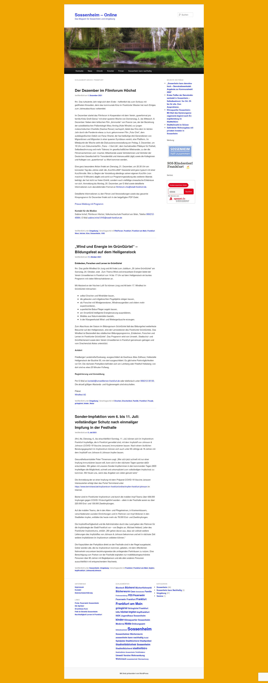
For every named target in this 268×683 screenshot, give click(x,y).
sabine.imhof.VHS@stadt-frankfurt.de (105, 217)
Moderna (120, 623)
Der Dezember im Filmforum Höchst (105, 90)
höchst (82, 233)
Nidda (128, 623)
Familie (136, 401)
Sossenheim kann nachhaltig (140, 71)
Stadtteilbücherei (124, 648)
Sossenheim (95, 233)
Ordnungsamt (138, 623)
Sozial (146, 638)
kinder (86, 403)
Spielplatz (120, 640)
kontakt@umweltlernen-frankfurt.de (104, 380)
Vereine (127, 655)
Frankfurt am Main (139, 230)
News (90, 71)
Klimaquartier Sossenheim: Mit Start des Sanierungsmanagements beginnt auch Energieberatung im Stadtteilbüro (179, 116)
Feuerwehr (139, 595)
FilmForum (118, 230)
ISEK (118, 615)
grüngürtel (79, 403)
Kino (88, 233)
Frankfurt (127, 230)
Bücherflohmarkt (143, 587)
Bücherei (130, 587)
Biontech (120, 587)
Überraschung (143, 659)
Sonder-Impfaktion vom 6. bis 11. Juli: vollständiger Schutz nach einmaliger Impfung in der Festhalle (107, 422)
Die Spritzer (79, 606)
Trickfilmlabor (140, 652)
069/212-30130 (147, 380)
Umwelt (119, 655)
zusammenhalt (132, 659)
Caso (133, 591)
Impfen (151, 568)
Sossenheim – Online (96, 15)
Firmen (121, 71)
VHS (103, 233)
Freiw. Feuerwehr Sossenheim (87, 603)
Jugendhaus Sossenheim (133, 615)
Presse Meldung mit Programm (89, 203)
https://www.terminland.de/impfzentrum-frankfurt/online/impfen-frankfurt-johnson (111, 486)
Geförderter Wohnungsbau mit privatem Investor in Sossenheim (180, 130)
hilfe (118, 612)
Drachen (117, 401)
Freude (150, 401)
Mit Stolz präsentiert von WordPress (134, 673)
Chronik (100, 71)
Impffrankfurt (80, 570)
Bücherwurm (123, 591)
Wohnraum (121, 658)
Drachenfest (127, 401)
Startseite (79, 71)
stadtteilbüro (140, 648)
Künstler (110, 71)
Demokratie (140, 592)
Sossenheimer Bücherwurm (129, 634)
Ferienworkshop (122, 595)
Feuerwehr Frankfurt (126, 599)
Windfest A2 (80, 394)
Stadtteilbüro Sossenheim (125, 652)
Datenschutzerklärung (84, 593)
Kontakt (78, 590)
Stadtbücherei (132, 640)
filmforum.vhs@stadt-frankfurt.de (131, 186)
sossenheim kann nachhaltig (129, 637)
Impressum (79, 587)
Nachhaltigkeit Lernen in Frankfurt (88, 614)
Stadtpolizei (145, 640)
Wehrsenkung (138, 655)
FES (130, 595)
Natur (92, 403)
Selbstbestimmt (121, 630)
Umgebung (93, 230)
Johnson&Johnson (93, 570)
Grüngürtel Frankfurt (138, 608)
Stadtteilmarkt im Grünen (178, 124)
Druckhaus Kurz (81, 608)
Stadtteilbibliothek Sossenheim (133, 644)
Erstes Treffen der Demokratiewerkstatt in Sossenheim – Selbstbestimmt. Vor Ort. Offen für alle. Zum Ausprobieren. (180, 101)
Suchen (188, 191)
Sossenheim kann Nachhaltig (169, 590)
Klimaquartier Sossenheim (137, 619)
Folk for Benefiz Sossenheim (86, 611)
